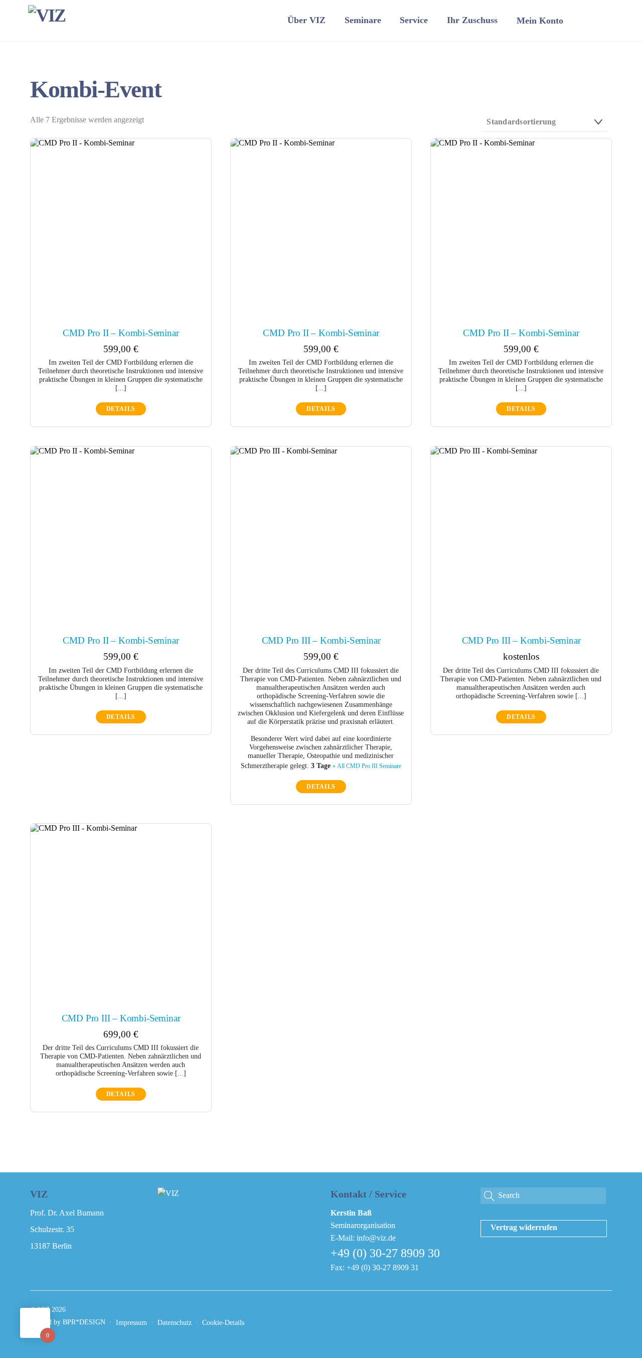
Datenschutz (174, 1322)
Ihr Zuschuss (472, 20)
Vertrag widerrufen (524, 1227)
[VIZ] (47, 16)
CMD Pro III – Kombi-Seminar (321, 640)
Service (414, 20)
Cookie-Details (223, 1322)
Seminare (363, 20)
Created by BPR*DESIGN (67, 1322)
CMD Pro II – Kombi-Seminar (121, 333)
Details (120, 408)
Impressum (131, 1322)
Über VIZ (306, 20)
